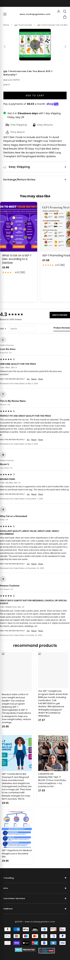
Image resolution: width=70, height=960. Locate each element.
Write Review (59, 315)
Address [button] (35, 909)
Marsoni (7, 80)
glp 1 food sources (23, 25)
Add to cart (35, 95)
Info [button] (35, 888)
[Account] (58, 11)
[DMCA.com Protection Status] (25, 950)
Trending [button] (35, 878)
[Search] (65, 11)
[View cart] (65, 17)
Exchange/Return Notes (19, 179)
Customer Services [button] (35, 898)
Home (6, 25)
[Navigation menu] (4, 14)
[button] (35, 45)
